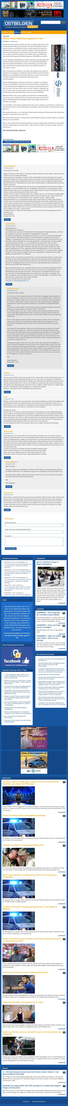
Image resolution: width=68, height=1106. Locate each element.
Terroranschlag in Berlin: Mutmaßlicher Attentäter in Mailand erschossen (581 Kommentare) (51, 664)
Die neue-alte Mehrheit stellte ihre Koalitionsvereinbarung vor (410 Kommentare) (51, 688)
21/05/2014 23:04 (12, 290)
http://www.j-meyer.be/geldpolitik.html (17, 280)
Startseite (5, 32)
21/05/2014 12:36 (9, 375)
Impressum (26, 1101)
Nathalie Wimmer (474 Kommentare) (49, 674)
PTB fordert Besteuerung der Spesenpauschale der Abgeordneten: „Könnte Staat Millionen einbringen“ (17, 565)
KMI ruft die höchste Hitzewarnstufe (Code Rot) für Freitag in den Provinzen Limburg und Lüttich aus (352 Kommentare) (51, 698)
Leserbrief (6, 36)
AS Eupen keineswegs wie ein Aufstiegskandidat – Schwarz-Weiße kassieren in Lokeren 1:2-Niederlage (18, 703)
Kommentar (8, 536)
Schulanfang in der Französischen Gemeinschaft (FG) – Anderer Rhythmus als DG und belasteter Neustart (17, 692)
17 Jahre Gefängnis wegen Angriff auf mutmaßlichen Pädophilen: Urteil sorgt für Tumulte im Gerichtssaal (17, 588)
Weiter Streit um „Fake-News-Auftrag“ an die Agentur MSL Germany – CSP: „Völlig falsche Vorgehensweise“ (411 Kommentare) (51, 683)
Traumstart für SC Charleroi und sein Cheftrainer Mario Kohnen (17, 721)
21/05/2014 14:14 (8, 433)
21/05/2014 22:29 (10, 226)
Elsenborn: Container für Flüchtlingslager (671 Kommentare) (51, 659)
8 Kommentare (14, 41)
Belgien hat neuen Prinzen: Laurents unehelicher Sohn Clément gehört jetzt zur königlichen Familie (17, 697)
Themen (11, 32)
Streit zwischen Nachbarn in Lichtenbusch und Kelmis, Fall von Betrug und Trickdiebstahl (17, 712)
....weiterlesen (61, 603)
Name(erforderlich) (10, 522)
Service (23, 32)
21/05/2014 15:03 (10, 464)
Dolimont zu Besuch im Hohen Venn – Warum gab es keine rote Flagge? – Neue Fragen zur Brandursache (17, 682)
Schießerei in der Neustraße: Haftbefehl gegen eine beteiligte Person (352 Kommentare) (51, 703)
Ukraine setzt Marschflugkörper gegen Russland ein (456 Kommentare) (51, 678)
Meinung (17, 32)
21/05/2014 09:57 (9, 168)
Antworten (7, 219)
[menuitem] (4, 32)
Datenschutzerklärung (38, 1101)
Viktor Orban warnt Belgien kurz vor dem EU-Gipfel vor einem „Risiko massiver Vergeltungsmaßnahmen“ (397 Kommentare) (51, 693)
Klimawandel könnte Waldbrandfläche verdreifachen (15, 708)
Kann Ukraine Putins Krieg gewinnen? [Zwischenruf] (15, 716)
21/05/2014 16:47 (8, 494)
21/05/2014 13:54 (9, 399)
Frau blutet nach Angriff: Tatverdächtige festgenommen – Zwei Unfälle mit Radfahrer (17, 687)
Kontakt (29, 32)
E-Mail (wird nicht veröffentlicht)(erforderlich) (18, 529)
